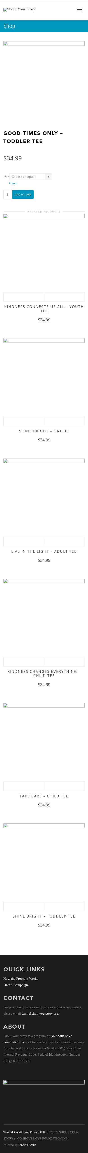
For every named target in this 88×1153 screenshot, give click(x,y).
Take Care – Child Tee (44, 796)
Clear (13, 183)
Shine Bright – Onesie (44, 431)
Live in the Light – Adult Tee (44, 551)
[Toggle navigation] (80, 9)
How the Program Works (20, 978)
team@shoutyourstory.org (40, 1013)
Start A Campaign (15, 985)
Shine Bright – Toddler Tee (44, 916)
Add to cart (23, 194)
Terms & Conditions (15, 1132)
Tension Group (27, 1144)
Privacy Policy (39, 1132)
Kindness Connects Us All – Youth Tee (44, 308)
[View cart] (68, 9)
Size (6, 176)
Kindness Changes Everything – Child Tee (44, 673)
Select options (24, 296)
